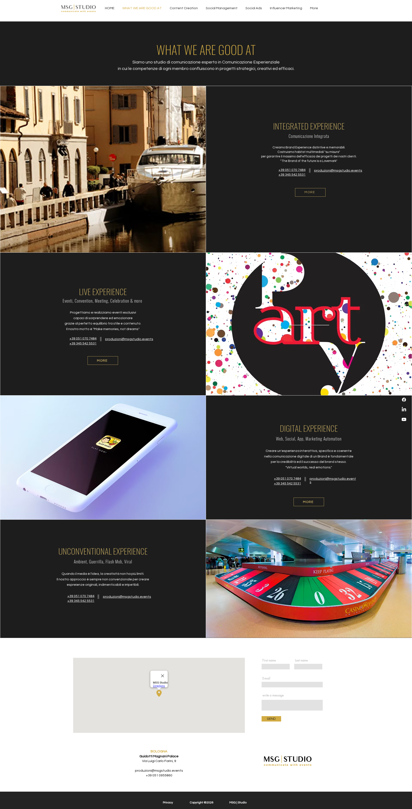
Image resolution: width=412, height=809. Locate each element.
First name (269, 660)
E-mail (266, 678)
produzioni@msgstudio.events (159, 770)
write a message (273, 695)
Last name (301, 660)
